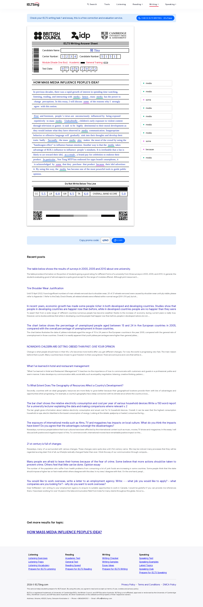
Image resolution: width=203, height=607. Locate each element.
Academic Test (72, 558)
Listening (121, 4)
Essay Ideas (108, 565)
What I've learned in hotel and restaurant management (58, 366)
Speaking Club (146, 569)
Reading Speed (73, 565)
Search (93, 4)
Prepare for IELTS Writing (115, 569)
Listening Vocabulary (38, 565)
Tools (107, 4)
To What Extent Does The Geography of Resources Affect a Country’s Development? (75, 385)
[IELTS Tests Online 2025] (33, 5)
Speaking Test (146, 558)
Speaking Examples (149, 562)
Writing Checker (110, 558)
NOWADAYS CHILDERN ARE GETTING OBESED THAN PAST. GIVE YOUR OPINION (71, 346)
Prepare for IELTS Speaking (153, 573)
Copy (119, 240)
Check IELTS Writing (157, 18)
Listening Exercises (38, 558)
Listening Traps (36, 562)
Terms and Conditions (149, 584)
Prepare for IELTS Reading (78, 569)
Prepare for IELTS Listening (42, 569)
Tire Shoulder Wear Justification (45, 288)
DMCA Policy (169, 584)
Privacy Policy (128, 584)
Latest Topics (146, 565)
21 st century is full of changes (44, 443)
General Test (71, 562)
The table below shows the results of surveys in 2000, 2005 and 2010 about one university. (78, 268)
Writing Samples (110, 562)
